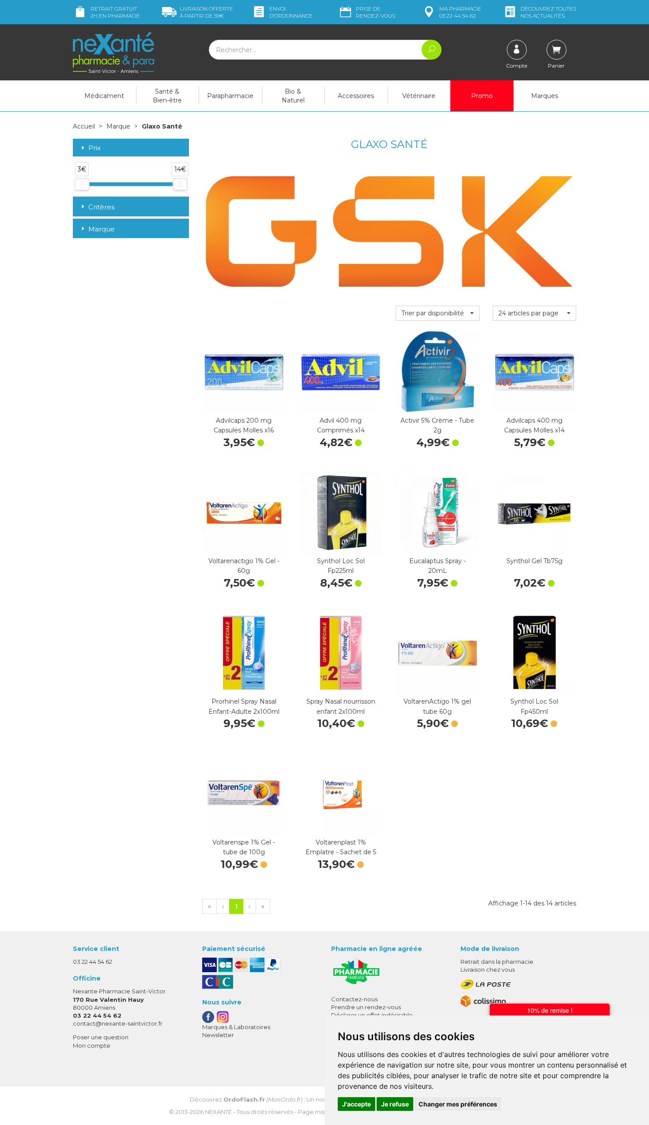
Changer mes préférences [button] (458, 1104)
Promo (482, 96)
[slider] (81, 184)
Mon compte (91, 1045)
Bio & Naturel (293, 95)
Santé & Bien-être (167, 95)
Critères (101, 207)
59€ (206, 12)
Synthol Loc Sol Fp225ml (341, 566)
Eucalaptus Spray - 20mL (437, 566)
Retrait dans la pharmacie (496, 961)
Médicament (104, 96)
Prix (94, 148)
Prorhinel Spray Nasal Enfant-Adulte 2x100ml (243, 706)
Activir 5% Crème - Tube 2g (437, 425)
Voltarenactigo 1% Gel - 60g (243, 566)
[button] (437, 313)
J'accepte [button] (356, 1104)
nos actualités (548, 12)
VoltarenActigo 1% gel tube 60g (437, 706)
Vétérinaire (418, 96)
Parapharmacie (230, 96)
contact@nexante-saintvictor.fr (117, 1023)
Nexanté (218, 1111)
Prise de (375, 12)
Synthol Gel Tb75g (534, 561)
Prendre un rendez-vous (366, 1007)
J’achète (244, 405)
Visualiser (437, 685)
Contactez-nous (354, 999)
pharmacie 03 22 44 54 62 (460, 12)
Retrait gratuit (115, 12)
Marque (118, 126)
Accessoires (356, 96)
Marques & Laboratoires (236, 1026)
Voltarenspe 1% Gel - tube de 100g (243, 847)
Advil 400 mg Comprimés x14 (341, 425)
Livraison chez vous (487, 969)
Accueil (84, 126)
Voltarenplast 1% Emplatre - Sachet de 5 (341, 847)
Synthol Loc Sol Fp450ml (534, 706)
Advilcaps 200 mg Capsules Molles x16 (244, 425)
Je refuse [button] (395, 1104)
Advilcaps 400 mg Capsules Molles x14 (534, 425)
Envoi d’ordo (291, 12)
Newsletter (218, 1034)
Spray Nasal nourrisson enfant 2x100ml (340, 706)
